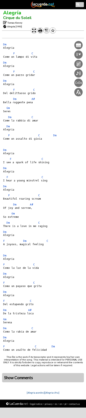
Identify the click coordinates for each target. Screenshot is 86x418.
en (60, 404)
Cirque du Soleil (17, 17)
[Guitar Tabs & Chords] (43, 6)
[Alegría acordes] (36, 392)
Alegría (12, 12)
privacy (49, 404)
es (56, 404)
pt (65, 404)
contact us (74, 404)
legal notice (36, 404)
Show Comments (18, 377)
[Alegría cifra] (52, 392)
